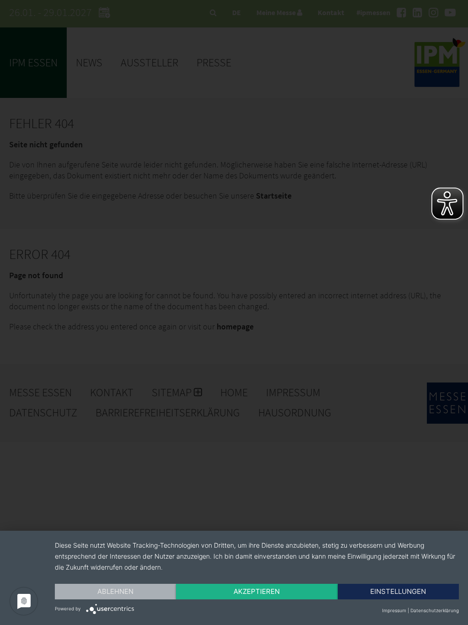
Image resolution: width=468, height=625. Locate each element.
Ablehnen (115, 591)
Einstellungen (398, 591)
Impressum (394, 610)
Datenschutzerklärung (434, 610)
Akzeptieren (257, 591)
